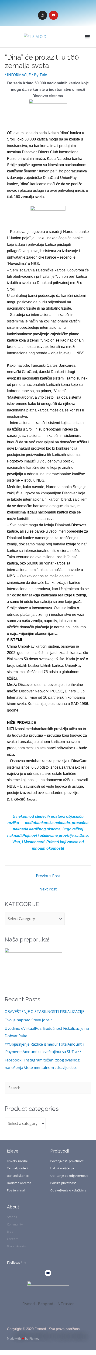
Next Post (48, 889)
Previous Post (48, 875)
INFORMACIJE (19, 74)
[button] (87, 36)
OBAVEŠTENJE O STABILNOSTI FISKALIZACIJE (44, 1011)
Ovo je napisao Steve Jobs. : (28, 1020)
